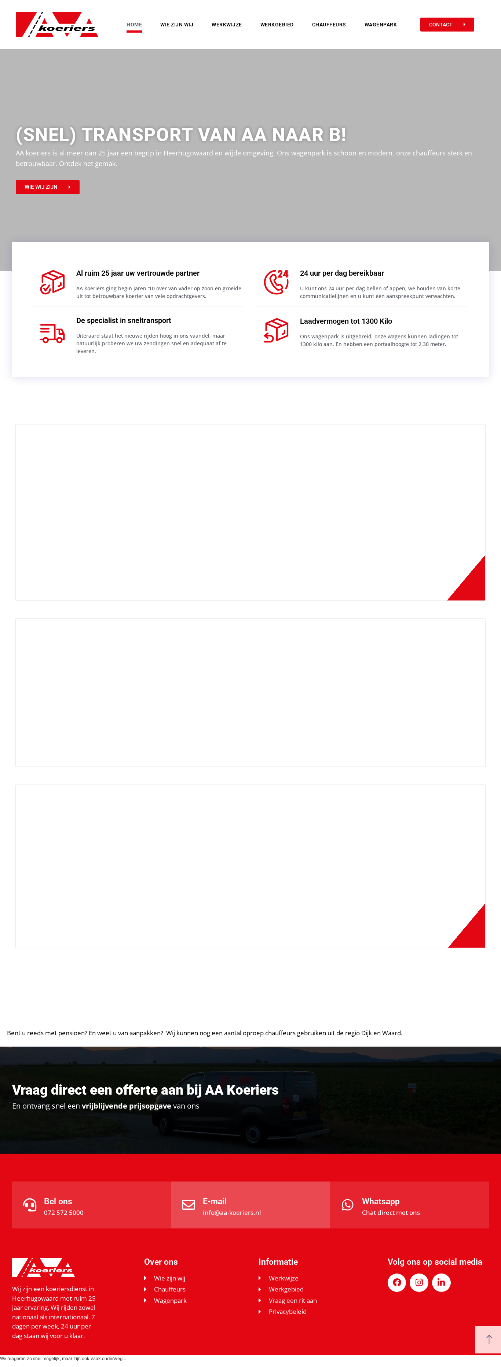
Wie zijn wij (176, 24)
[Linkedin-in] (441, 1283)
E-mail (215, 1201)
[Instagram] (419, 1283)
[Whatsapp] (347, 1205)
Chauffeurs (329, 24)
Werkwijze (227, 24)
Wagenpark (381, 24)
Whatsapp (381, 1201)
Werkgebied (277, 24)
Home (134, 24)
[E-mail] (188, 1205)
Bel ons (58, 1201)
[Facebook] (397, 1283)
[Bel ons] (29, 1205)
